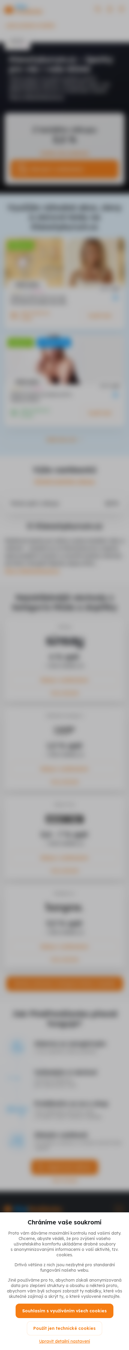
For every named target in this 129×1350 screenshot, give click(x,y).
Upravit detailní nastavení (64, 1341)
